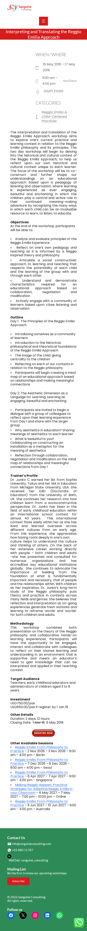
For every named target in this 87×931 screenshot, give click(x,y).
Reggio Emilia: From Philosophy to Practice (39, 749)
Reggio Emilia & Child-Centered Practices (54, 116)
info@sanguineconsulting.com (31, 844)
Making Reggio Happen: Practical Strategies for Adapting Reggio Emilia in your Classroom (41, 789)
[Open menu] (43, 21)
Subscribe (18, 881)
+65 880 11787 (22, 850)
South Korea (53, 91)
